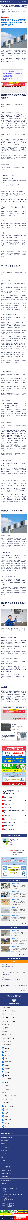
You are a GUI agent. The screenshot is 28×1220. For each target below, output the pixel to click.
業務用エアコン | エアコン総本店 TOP (8, 9)
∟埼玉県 (4, 1190)
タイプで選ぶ (6, 1007)
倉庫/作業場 (8, 1062)
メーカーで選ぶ (7, 1079)
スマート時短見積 (6, 1204)
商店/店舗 (7, 1055)
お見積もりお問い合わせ (6, 1137)
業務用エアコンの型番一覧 (8, 1203)
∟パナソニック (5, 1196)
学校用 (6, 1113)
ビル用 (6, 1126)
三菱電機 (7, 1089)
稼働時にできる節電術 (8, 76)
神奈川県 (5, 842)
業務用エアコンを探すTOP (7, 1133)
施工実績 (3, 1143)
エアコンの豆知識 (5, 1147)
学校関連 (7, 1072)
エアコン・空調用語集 (7, 1206)
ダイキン (7, 1082)
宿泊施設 (7, 1075)
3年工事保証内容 (5, 1163)
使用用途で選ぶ (7, 1102)
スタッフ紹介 (4, 1153)
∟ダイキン (4, 1195)
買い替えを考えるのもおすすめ (10, 78)
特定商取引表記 (4, 1177)
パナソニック (8, 1099)
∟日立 (3, 1200)
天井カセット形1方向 (10, 1021)
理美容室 (7, 1065)
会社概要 (3, 1160)
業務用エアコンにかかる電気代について (12, 73)
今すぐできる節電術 (7, 75)
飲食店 (6, 1051)
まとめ (4, 79)
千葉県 (8, 841)
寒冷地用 (7, 1123)
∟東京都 (4, 1189)
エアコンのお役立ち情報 (5, 17)
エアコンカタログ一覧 (6, 1180)
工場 (6, 1058)
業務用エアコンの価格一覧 (8, 1205)
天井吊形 (7, 1024)
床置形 (6, 1028)
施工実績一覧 (22, 954)
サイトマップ (4, 1183)
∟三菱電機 (4, 1198)
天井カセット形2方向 (10, 1017)
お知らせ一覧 (22, 990)
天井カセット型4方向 (10, 1011)
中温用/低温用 (8, 1120)
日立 (6, 1092)
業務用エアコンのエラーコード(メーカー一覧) (12, 1194)
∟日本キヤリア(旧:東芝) (7, 1199)
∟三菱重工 (4, 1197)
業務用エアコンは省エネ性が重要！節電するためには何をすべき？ (14, 12)
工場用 (6, 1109)
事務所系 (7, 1048)
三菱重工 (7, 1085)
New (19, 720)
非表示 (13, 71)
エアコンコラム (13, 720)
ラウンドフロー (9, 1014)
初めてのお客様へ (5, 1140)
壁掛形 (6, 1031)
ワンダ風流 (8, 1041)
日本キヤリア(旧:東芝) (10, 1096)
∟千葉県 (4, 1192)
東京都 (4, 841)
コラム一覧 (23, 923)
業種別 (2, 1157)
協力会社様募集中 (14, 958)
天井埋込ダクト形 (9, 1038)
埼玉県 (4, 839)
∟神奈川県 (4, 1191)
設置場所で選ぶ (7, 1045)
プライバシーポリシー (6, 1173)
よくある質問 (4, 1150)
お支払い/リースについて (6, 1170)
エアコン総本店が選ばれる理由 (8, 1167)
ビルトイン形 (8, 1034)
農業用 (6, 1116)
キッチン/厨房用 (9, 1106)
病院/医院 (7, 1068)
